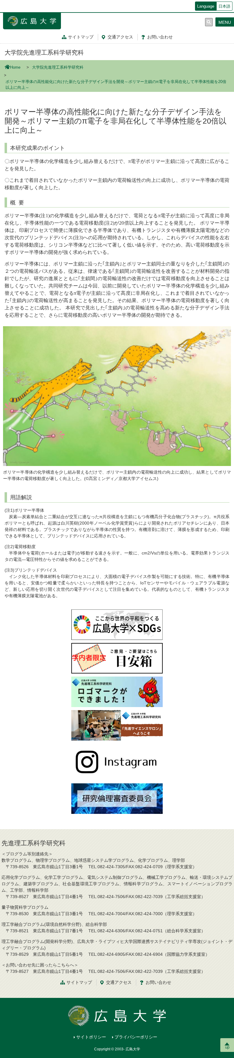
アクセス (120, 36)
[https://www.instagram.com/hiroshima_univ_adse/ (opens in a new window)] (117, 761)
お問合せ (160, 36)
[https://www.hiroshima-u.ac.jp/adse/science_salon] (117, 725)
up (227, 1047)
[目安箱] (117, 657)
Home (15, 67)
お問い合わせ (158, 982)
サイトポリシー (91, 1037)
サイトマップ (81, 36)
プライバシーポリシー (136, 1037)
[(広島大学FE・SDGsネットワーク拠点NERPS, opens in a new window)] (117, 624)
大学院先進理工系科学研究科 (44, 52)
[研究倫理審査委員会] (117, 798)
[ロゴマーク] (117, 691)
